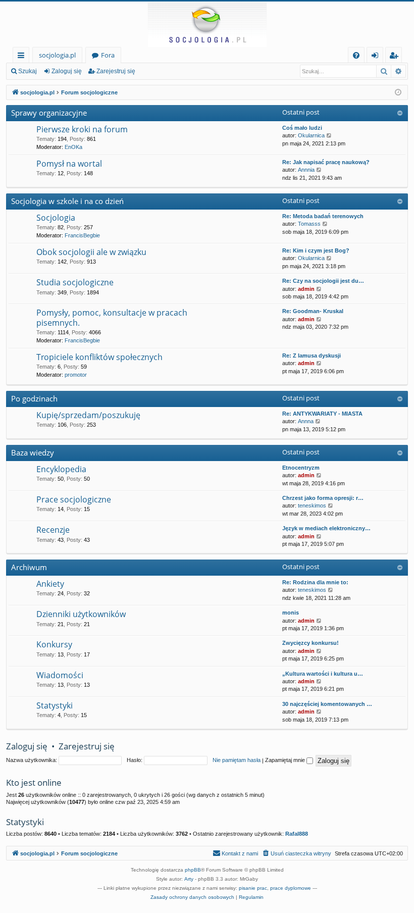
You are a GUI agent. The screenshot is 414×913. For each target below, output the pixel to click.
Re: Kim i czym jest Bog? (315, 250)
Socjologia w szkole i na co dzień (67, 201)
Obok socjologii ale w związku (91, 252)
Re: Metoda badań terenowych (323, 216)
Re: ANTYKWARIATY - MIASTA (322, 414)
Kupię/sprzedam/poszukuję (88, 415)
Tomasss (309, 224)
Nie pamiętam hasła (237, 760)
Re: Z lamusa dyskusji (311, 355)
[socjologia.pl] (207, 24)
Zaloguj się (66, 71)
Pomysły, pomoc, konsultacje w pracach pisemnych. (111, 317)
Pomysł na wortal (69, 163)
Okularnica (311, 135)
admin (306, 289)
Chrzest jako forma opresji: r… (323, 498)
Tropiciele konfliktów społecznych (99, 357)
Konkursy (54, 644)
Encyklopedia (61, 469)
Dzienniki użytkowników (81, 614)
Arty (188, 879)
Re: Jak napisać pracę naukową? (326, 162)
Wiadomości (59, 675)
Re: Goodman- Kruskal (312, 311)
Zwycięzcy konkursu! (310, 643)
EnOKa (73, 147)
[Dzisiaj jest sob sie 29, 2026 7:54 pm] (398, 92)
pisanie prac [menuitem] (253, 888)
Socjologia (55, 217)
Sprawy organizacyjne (49, 113)
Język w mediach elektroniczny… (326, 528)
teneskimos (312, 505)
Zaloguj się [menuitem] (377, 56)
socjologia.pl (57, 55)
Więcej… (23, 56)
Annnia (306, 170)
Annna (306, 421)
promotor (76, 375)
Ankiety (50, 583)
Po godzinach (34, 398)
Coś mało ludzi (302, 128)
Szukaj (27, 71)
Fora (108, 55)
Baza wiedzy (32, 452)
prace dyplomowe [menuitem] (290, 888)
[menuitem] (356, 55)
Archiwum (29, 567)
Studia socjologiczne (75, 282)
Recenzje (53, 529)
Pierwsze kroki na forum (82, 129)
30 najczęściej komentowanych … (327, 704)
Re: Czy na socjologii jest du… (323, 281)
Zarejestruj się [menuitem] (396, 56)
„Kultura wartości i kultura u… (322, 674)
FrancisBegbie (82, 235)
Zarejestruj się (115, 71)
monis (290, 613)
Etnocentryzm (301, 468)
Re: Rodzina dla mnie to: (315, 582)
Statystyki (54, 705)
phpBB (193, 870)
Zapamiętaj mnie (285, 760)
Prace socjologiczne (73, 499)
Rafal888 (296, 834)
